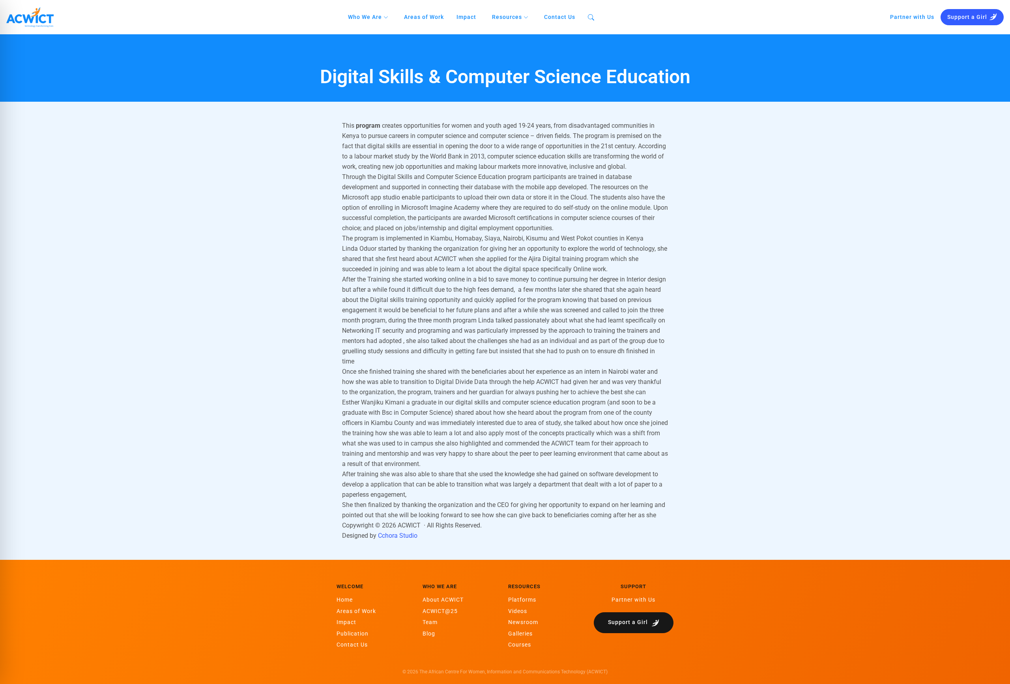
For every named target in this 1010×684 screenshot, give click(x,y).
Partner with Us (912, 17)
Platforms (522, 599)
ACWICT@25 (440, 611)
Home (345, 599)
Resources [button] (508, 17)
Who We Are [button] (365, 17)
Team (430, 622)
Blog (429, 633)
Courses (519, 644)
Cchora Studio (397, 535)
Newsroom (523, 622)
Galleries (520, 633)
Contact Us (559, 17)
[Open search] (591, 17)
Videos (517, 611)
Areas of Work (424, 17)
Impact (466, 17)
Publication (352, 633)
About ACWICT (443, 599)
